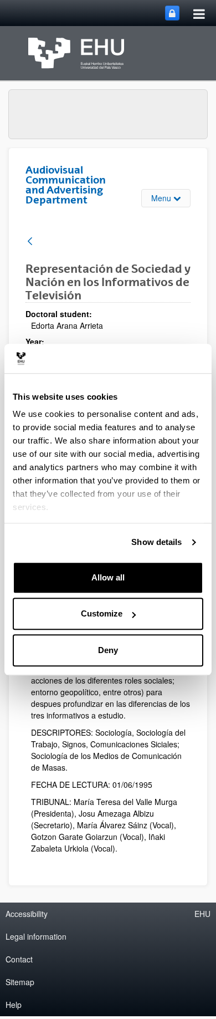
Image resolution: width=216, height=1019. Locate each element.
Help (14, 1004)
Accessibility (27, 913)
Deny (108, 650)
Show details (156, 542)
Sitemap (20, 981)
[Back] (29, 242)
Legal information (36, 936)
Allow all (108, 577)
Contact (19, 959)
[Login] (172, 13)
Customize (101, 613)
